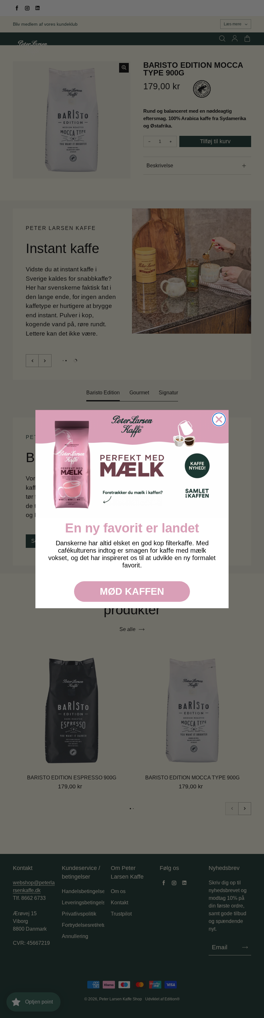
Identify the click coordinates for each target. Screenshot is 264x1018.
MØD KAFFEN (132, 591)
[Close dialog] (218, 419)
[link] (132, 464)
